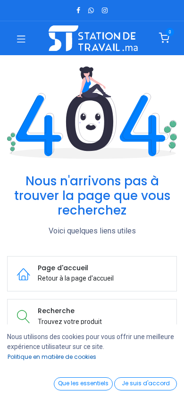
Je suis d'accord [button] (146, 383)
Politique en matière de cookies (52, 357)
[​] (78, 10)
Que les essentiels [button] (83, 383)
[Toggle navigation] (21, 38)
